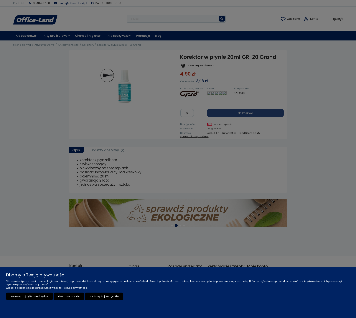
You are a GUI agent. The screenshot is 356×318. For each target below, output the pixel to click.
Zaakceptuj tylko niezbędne (29, 296)
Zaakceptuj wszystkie (104, 296)
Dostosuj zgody (69, 296)
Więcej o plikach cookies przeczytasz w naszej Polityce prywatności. (47, 288)
